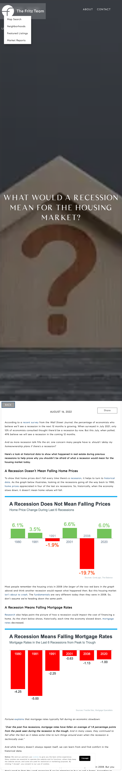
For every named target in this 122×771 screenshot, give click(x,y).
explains (19, 719)
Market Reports (16, 40)
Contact (104, 9)
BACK (8, 404)
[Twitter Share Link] (107, 419)
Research (10, 614)
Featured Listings (17, 33)
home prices (12, 486)
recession (76, 478)
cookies (36, 757)
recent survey (31, 422)
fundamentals (42, 594)
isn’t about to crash (16, 594)
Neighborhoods (16, 26)
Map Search (14, 19)
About (88, 9)
